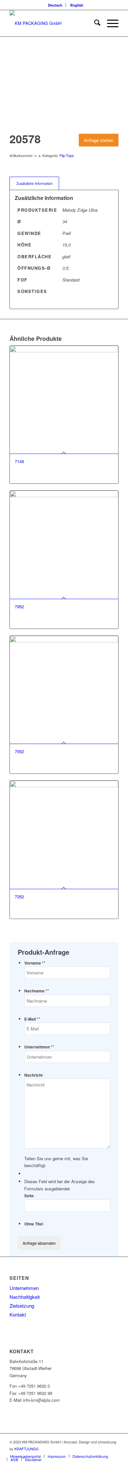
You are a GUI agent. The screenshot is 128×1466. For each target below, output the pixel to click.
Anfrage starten (98, 140)
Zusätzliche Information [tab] (34, 183)
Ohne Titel (33, 1224)
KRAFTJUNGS (26, 1448)
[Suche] (94, 23)
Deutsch (55, 5)
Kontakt (18, 1314)
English (76, 5)
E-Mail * (32, 1019)
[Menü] (109, 23)
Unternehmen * (39, 1047)
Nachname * (36, 991)
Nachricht (33, 1075)
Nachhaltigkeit (25, 1296)
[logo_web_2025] (53, 23)
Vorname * (34, 963)
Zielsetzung (22, 1305)
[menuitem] (55, 5)
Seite (29, 1196)
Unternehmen (24, 1287)
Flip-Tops (66, 155)
